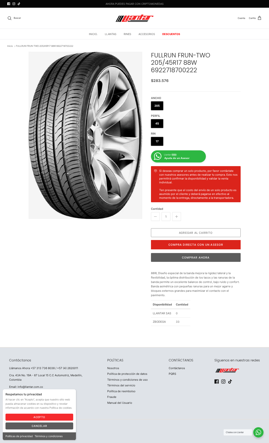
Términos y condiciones (49, 436)
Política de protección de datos (127, 374)
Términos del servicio (121, 385)
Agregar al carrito (196, 233)
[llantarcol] (134, 18)
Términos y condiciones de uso (127, 379)
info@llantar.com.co (30, 387)
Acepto (39, 417)
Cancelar (39, 425)
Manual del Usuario (119, 402)
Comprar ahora (196, 257)
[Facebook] (8, 3)
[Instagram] (13, 3)
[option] (85, 135)
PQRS (172, 374)
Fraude (111, 397)
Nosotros (113, 368)
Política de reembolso (121, 391)
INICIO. (93, 34)
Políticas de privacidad (19, 436)
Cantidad (157, 208)
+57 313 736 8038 (43, 368)
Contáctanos (177, 368)
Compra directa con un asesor (195, 244)
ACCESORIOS (147, 34)
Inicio (10, 46)
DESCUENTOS (171, 34)
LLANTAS (110, 34)
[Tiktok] (19, 3)
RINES (127, 34)
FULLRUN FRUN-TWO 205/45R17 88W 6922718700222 (44, 46)
